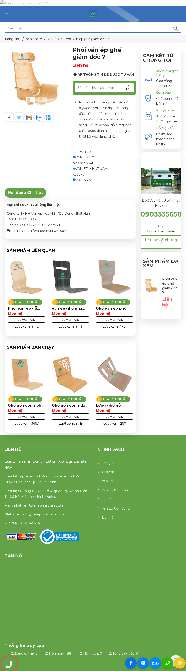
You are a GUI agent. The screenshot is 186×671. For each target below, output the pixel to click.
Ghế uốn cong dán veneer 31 (26, 405)
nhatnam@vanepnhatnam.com (39, 505)
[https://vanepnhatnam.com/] (93, 14)
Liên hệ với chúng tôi (161, 242)
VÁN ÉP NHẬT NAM (92, 169)
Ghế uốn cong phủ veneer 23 (114, 405)
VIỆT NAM (84, 180)
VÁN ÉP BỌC (86, 157)
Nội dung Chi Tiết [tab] (25, 192)
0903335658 (161, 214)
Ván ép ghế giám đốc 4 (129, 308)
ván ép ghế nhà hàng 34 (40, 308)
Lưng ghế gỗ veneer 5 (64, 405)
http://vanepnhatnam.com (43, 514)
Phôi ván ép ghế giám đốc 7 (169, 286)
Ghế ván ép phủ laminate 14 (84, 308)
